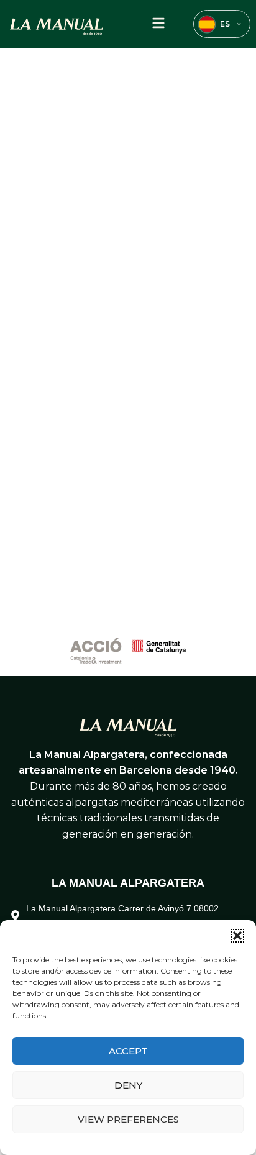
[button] (237, 935)
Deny (128, 1085)
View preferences (128, 1119)
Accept (128, 1051)
